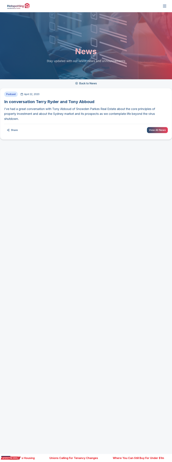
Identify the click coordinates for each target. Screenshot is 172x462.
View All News (157, 130)
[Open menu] (164, 6)
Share (14, 130)
